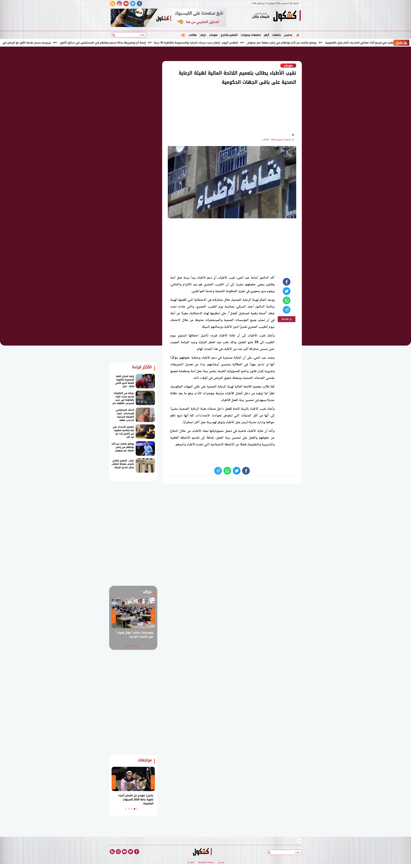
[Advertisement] (318, 99)
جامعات (276, 34)
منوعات (213, 34)
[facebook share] (286, 282)
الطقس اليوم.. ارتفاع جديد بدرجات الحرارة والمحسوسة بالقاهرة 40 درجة (223, 42)
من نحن (221, 862)
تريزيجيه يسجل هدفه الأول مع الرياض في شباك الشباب (45, 42)
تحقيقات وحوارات (251, 34)
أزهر (266, 34)
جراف (203, 34)
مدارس (288, 34)
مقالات (193, 34)
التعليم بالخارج (229, 34)
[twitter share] (286, 291)
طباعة (285, 318)
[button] (137, 646)
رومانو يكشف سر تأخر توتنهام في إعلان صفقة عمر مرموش (308, 42)
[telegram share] (286, 310)
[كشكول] (287, 16)
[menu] (183, 35)
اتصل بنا (190, 862)
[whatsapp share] (286, 300)
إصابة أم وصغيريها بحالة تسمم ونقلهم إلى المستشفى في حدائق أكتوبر (130, 42)
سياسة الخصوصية (206, 862)
